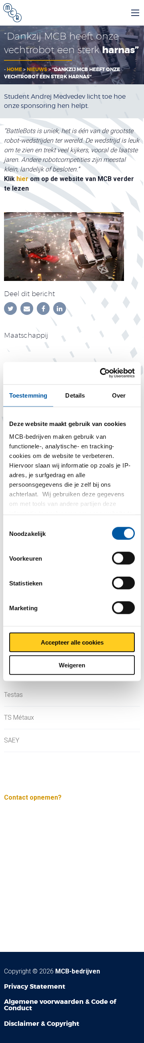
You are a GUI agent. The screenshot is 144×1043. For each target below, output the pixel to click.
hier (22, 179)
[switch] (123, 558)
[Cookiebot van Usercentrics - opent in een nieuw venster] (101, 373)
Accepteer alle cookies (72, 642)
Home (14, 69)
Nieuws (37, 69)
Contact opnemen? (33, 797)
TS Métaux (19, 718)
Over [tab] (119, 395)
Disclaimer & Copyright (41, 1023)
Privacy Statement (34, 986)
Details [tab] (75, 395)
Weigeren (72, 664)
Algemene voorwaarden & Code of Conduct (60, 1004)
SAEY (11, 740)
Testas (13, 695)
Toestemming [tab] (28, 395)
